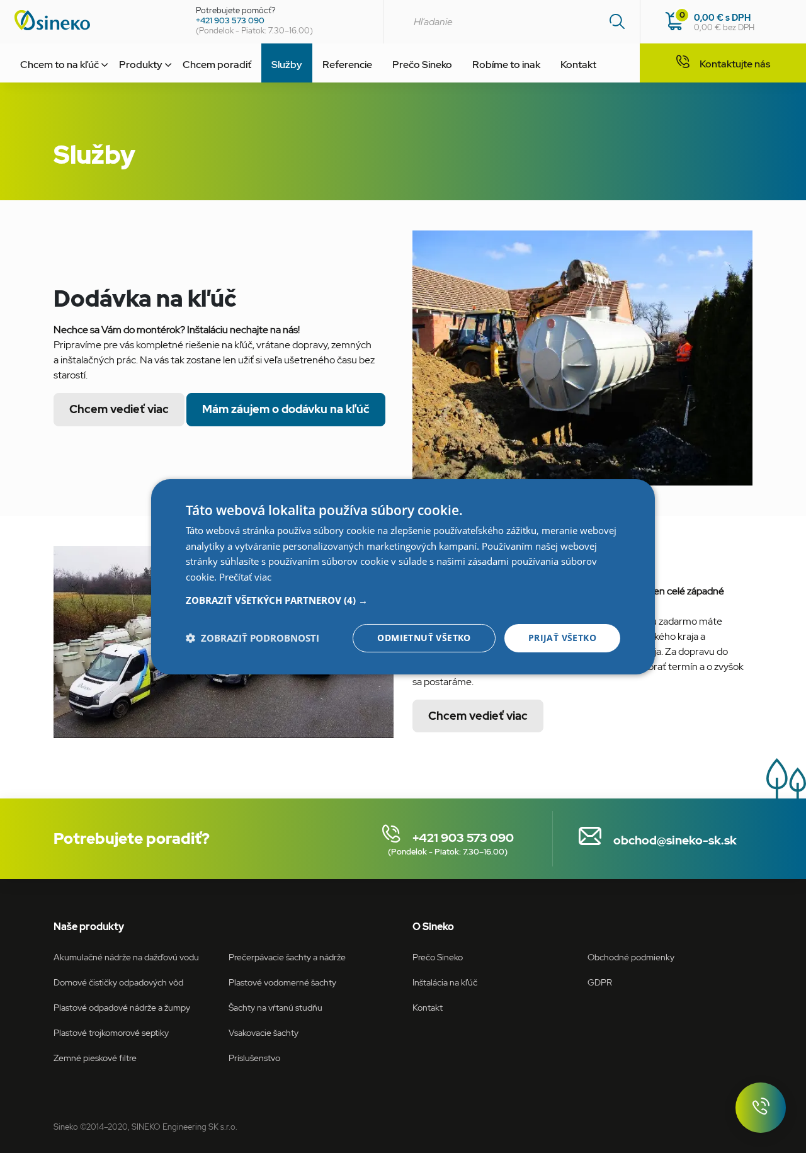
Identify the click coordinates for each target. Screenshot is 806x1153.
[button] (403, 600)
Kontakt (578, 64)
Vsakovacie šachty (263, 1032)
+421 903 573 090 (230, 20)
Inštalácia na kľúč (444, 982)
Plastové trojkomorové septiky (111, 1032)
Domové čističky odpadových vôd (118, 982)
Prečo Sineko (422, 64)
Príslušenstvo (254, 1058)
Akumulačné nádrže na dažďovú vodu (126, 957)
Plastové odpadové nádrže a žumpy (122, 1007)
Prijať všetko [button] (562, 638)
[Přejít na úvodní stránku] (93, 20)
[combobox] (511, 21)
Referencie (347, 64)
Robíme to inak (506, 64)
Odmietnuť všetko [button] (423, 638)
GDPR (599, 982)
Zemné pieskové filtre (95, 1058)
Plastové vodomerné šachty (282, 982)
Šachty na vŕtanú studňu (275, 1007)
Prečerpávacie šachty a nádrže (287, 957)
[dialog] (403, 576)
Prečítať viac (245, 577)
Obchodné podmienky (630, 957)
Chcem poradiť (217, 64)
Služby (286, 64)
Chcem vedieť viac (119, 409)
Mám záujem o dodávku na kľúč (286, 409)
